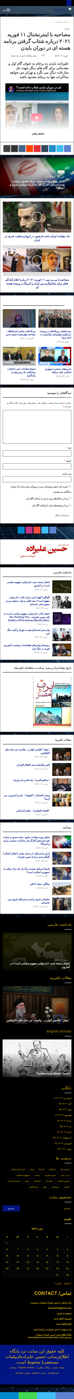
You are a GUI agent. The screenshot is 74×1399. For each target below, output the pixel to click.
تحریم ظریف (50, 1175)
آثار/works (53, 1373)
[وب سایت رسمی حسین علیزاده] (59, 10)
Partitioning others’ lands (53, 1073)
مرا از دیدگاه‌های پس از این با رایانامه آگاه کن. (47, 498)
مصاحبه (58, 21)
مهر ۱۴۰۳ (66, 1109)
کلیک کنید (59, 1318)
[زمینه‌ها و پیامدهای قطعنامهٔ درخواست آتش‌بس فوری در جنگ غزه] (61, 649)
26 (37, 1268)
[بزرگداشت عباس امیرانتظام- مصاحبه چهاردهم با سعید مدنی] (19, 318)
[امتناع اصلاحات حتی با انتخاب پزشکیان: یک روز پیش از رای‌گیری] (19, 356)
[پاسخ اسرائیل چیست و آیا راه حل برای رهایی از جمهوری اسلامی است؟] (61, 873)
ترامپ (37, 1175)
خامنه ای (49, 1181)
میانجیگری (33, 1186)
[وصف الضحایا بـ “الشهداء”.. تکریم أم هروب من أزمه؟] (61, 800)
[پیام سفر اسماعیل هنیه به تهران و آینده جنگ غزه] (61, 634)
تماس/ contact (23, 1373)
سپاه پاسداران (14, 1181)
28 (17, 1268)
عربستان (55, 1186)
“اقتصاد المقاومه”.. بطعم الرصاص (33, 810)
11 (47, 1255)
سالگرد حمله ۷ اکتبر (40, 883)
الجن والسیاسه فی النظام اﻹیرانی (33, 764)
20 (28, 1262)
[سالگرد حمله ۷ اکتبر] (61, 888)
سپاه (27, 1181)
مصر (45, 1186)
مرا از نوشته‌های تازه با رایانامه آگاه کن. (50, 505)
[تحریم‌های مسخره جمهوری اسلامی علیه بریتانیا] (54, 356)
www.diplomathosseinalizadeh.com (45, 1337)
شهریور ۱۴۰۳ (65, 1115)
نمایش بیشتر (37, 133)
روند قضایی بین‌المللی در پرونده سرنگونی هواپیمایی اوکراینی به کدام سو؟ (55, 334)
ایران (32, 1169)
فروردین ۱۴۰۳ (64, 1143)
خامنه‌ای (37, 1181)
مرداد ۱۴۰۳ (66, 1120)
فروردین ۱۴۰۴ (64, 1098)
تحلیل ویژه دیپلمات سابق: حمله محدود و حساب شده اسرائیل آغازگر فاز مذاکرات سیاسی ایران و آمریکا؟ (37, 184)
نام (69, 448)
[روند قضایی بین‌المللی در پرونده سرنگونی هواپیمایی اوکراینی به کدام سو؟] (54, 318)
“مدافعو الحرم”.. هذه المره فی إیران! (31, 779)
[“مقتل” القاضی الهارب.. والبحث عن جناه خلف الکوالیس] (61, 754)
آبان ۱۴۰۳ (66, 1103)
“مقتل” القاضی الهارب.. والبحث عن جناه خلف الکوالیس (38, 1020)
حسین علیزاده (63, 1181)
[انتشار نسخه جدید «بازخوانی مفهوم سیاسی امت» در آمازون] (61, 586)
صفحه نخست (58, 1367)
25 (47, 1268)
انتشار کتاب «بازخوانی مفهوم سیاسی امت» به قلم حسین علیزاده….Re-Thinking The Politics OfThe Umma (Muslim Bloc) (27, 617)
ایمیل (67, 460)
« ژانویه (67, 1283)
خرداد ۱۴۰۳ (66, 1132)
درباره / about (39, 1373)
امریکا (41, 1169)
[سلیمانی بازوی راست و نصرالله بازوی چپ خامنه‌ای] (61, 904)
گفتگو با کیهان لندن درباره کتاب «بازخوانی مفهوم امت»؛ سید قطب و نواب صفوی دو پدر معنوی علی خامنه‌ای (28, 600)
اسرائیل (52, 1169)
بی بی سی (65, 1175)
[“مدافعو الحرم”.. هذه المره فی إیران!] (61, 784)
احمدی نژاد (65, 1169)
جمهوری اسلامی (23, 1175)
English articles (26, 1367)
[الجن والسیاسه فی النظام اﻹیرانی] (61, 769)
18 (47, 1262)
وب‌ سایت (66, 473)
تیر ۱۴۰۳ (67, 1126)
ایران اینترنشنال (18, 1169)
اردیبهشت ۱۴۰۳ (63, 1137)
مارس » (58, 1283)
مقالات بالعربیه (43, 1367)
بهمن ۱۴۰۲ (66, 1149)
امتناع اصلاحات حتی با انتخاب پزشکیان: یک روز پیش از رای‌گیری (21, 372)
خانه (66, 21)
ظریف (67, 1186)
